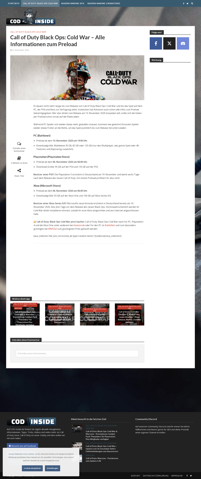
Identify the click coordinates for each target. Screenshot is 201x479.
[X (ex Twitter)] (169, 43)
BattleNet (110, 225)
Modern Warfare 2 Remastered (104, 3)
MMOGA (52, 228)
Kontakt (135, 475)
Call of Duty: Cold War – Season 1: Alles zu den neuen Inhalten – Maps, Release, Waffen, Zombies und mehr (129, 317)
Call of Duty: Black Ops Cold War (40, 3)
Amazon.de (79, 225)
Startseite (13, 3)
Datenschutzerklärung (155, 475)
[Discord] (183, 43)
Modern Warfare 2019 (72, 3)
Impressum (176, 475)
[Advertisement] (145, 16)
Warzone (18, 308)
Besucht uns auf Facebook (23, 445)
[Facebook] (156, 43)
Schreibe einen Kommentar (19, 149)
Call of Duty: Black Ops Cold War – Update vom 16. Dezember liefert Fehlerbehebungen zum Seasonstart (60, 317)
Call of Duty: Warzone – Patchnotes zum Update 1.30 (102, 459)
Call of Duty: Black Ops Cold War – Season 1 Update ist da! (94, 317)
